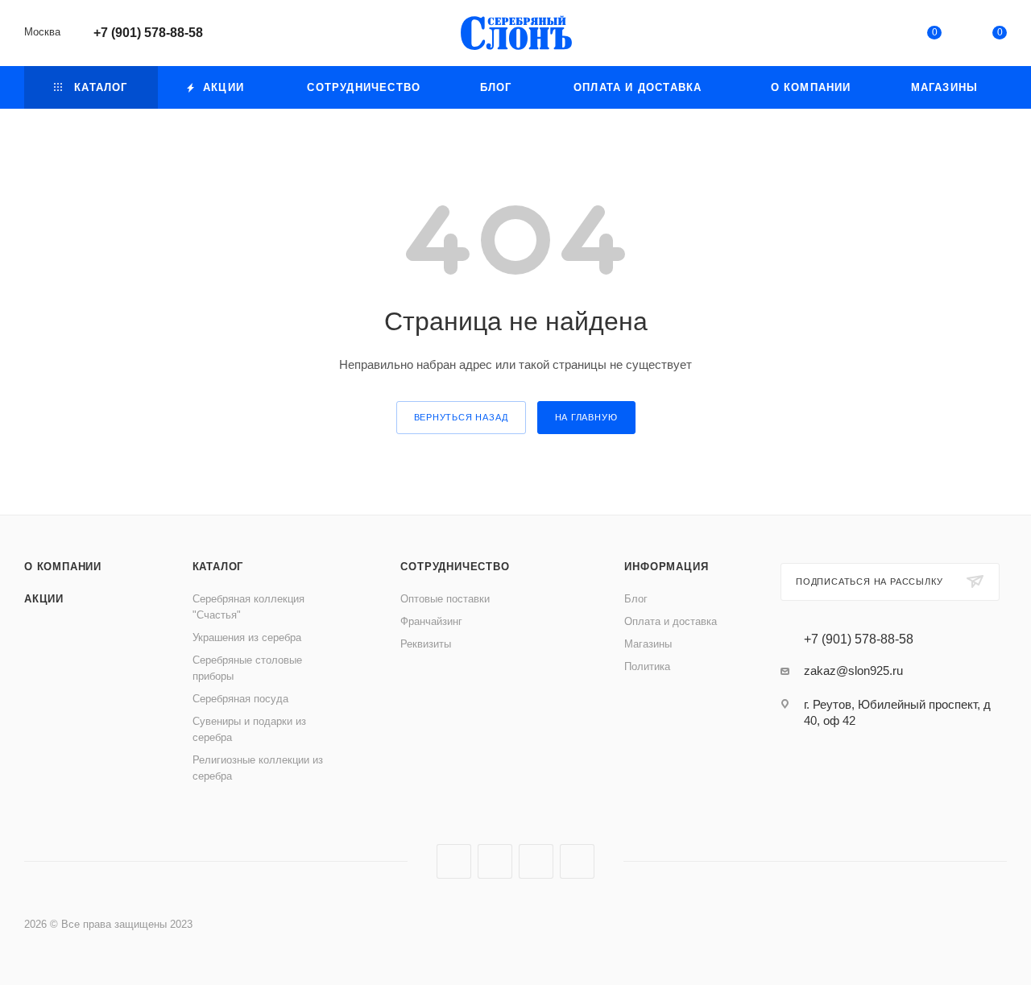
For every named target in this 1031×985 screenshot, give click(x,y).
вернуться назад (461, 417)
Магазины (648, 644)
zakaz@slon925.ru (853, 670)
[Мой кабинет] (868, 36)
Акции (44, 599)
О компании (62, 567)
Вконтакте (454, 861)
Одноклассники (536, 861)
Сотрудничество (454, 567)
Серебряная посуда (240, 699)
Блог (636, 599)
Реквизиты (425, 644)
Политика (647, 666)
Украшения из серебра (247, 637)
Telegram (495, 861)
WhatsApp (577, 861)
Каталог (218, 567)
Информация (666, 567)
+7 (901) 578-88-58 (148, 32)
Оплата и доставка (670, 621)
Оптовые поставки (445, 599)
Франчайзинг (431, 621)
